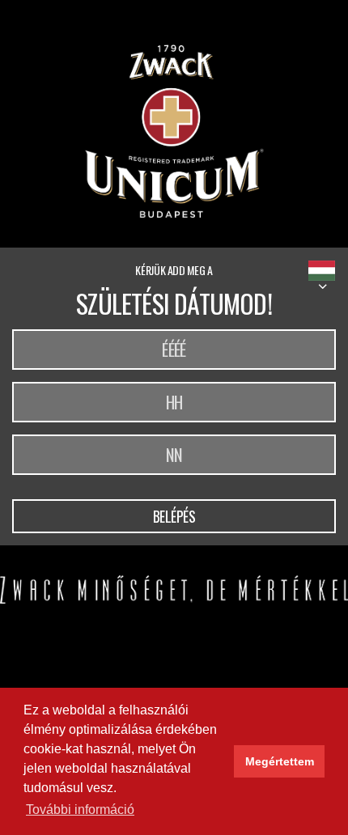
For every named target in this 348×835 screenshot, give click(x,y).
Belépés (174, 516)
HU (321, 271)
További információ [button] (80, 809)
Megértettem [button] (279, 761)
